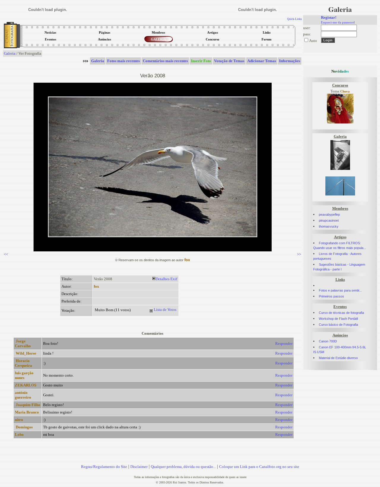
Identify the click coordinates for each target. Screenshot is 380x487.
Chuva (345, 91)
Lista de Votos (165, 309)
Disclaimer (139, 466)
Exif (173, 279)
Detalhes (163, 279)
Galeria (9, 53)
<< (6, 254)
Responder (283, 343)
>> (299, 254)
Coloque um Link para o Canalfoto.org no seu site (259, 466)
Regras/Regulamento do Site (104, 466)
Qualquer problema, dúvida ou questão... (183, 466)
